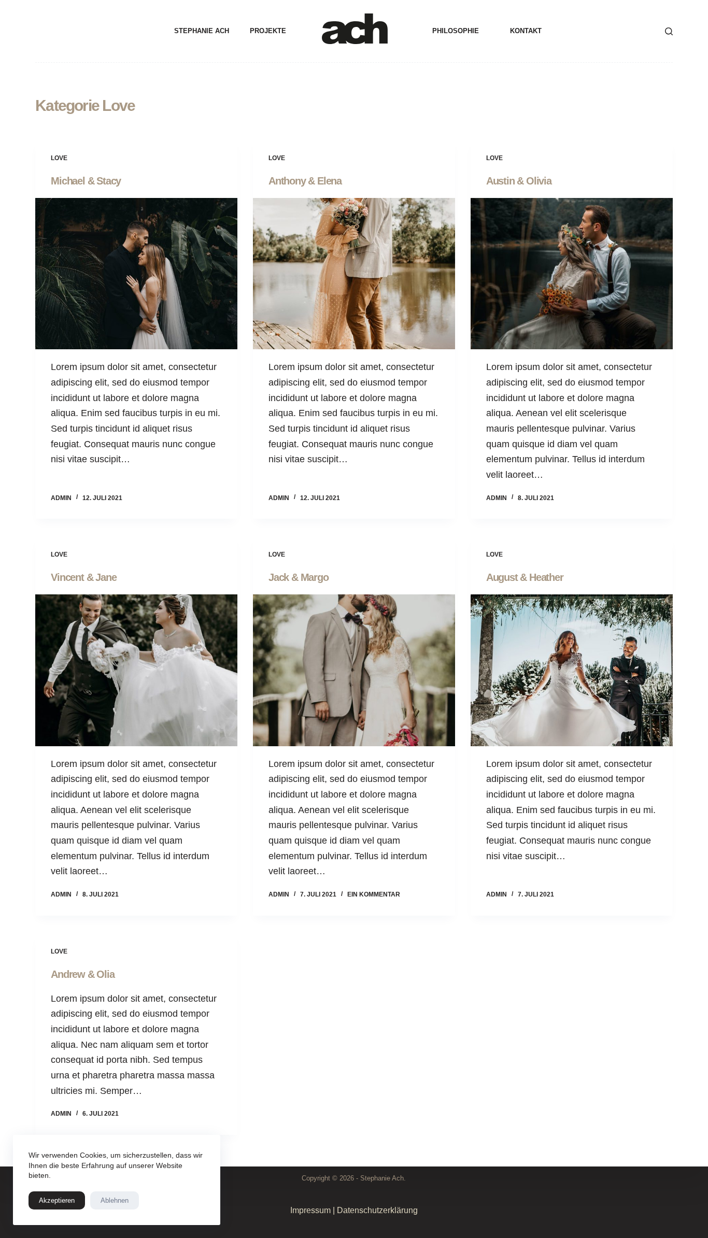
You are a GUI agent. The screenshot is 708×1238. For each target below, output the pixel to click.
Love (59, 158)
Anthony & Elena (305, 181)
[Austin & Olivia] (572, 273)
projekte (268, 31)
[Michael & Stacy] (136, 273)
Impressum (310, 1210)
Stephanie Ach (201, 31)
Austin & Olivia (518, 181)
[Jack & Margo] (354, 670)
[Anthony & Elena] (354, 273)
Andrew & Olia (82, 974)
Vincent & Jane (83, 577)
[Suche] (669, 31)
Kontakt (526, 31)
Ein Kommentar (373, 894)
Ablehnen (115, 1200)
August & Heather (524, 577)
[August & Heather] (572, 670)
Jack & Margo (298, 577)
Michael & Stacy (86, 181)
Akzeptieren (57, 1200)
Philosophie (455, 31)
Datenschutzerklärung (377, 1210)
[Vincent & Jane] (136, 670)
